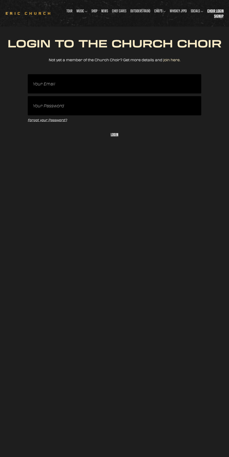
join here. (171, 59)
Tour (69, 11)
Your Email (44, 84)
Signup (219, 16)
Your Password (48, 106)
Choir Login (215, 10)
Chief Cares (119, 11)
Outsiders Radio (140, 11)
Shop (94, 11)
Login (114, 134)
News (104, 11)
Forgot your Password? (47, 120)
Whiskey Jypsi (178, 11)
